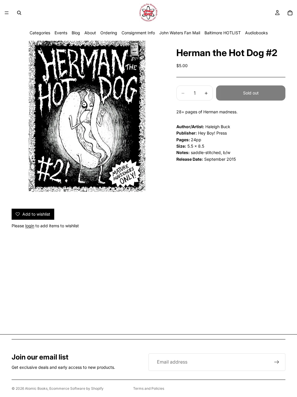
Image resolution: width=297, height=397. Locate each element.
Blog (76, 32)
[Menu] (6, 12)
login (29, 225)
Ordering (108, 32)
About (90, 32)
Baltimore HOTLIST (222, 32)
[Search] (19, 12)
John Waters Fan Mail (179, 32)
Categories (40, 32)
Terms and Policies (148, 388)
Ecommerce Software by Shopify (76, 388)
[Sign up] (277, 362)
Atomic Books (36, 388)
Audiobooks (256, 32)
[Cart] (290, 12)
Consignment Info (138, 32)
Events (61, 32)
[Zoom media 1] (87, 116)
